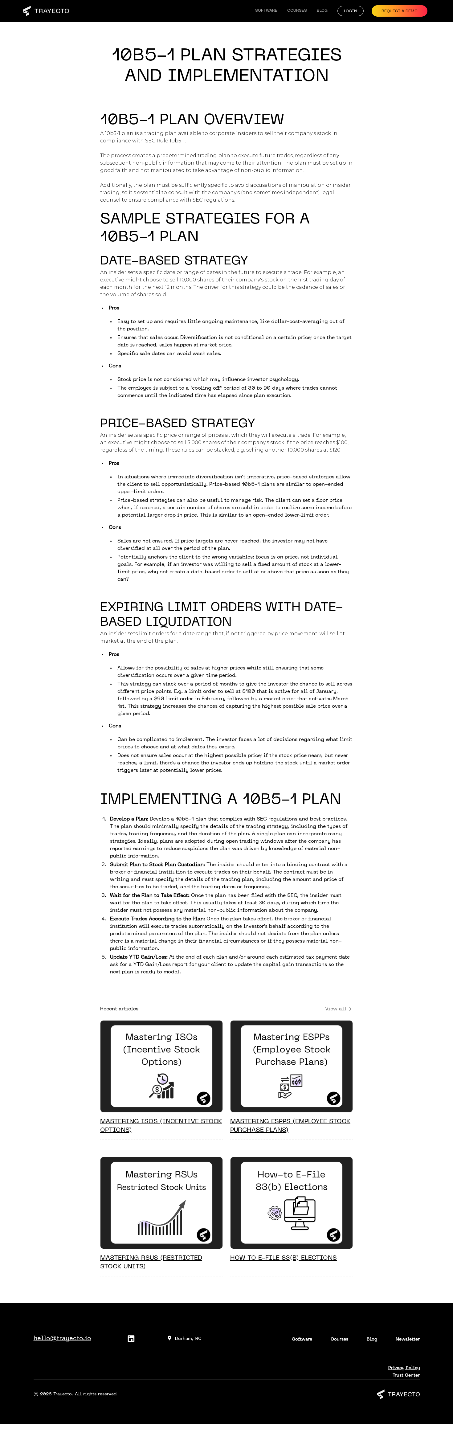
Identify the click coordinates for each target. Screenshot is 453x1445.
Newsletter (408, 1339)
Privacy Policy (404, 1368)
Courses (297, 11)
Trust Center (406, 1375)
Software (266, 11)
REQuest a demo (400, 11)
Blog (322, 11)
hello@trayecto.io (62, 1339)
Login (350, 11)
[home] (46, 11)
